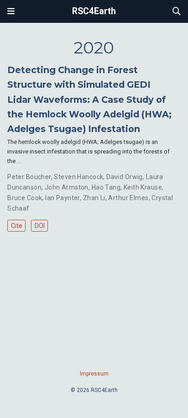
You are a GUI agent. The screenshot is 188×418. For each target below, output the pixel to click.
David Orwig (124, 176)
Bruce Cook (24, 197)
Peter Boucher (29, 176)
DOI (40, 225)
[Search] (176, 11)
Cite (16, 225)
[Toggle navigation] (11, 11)
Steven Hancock (78, 176)
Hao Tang (106, 187)
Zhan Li (94, 197)
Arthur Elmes (128, 197)
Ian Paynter (62, 197)
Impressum (94, 373)
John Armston (67, 187)
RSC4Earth (94, 11)
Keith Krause (143, 187)
